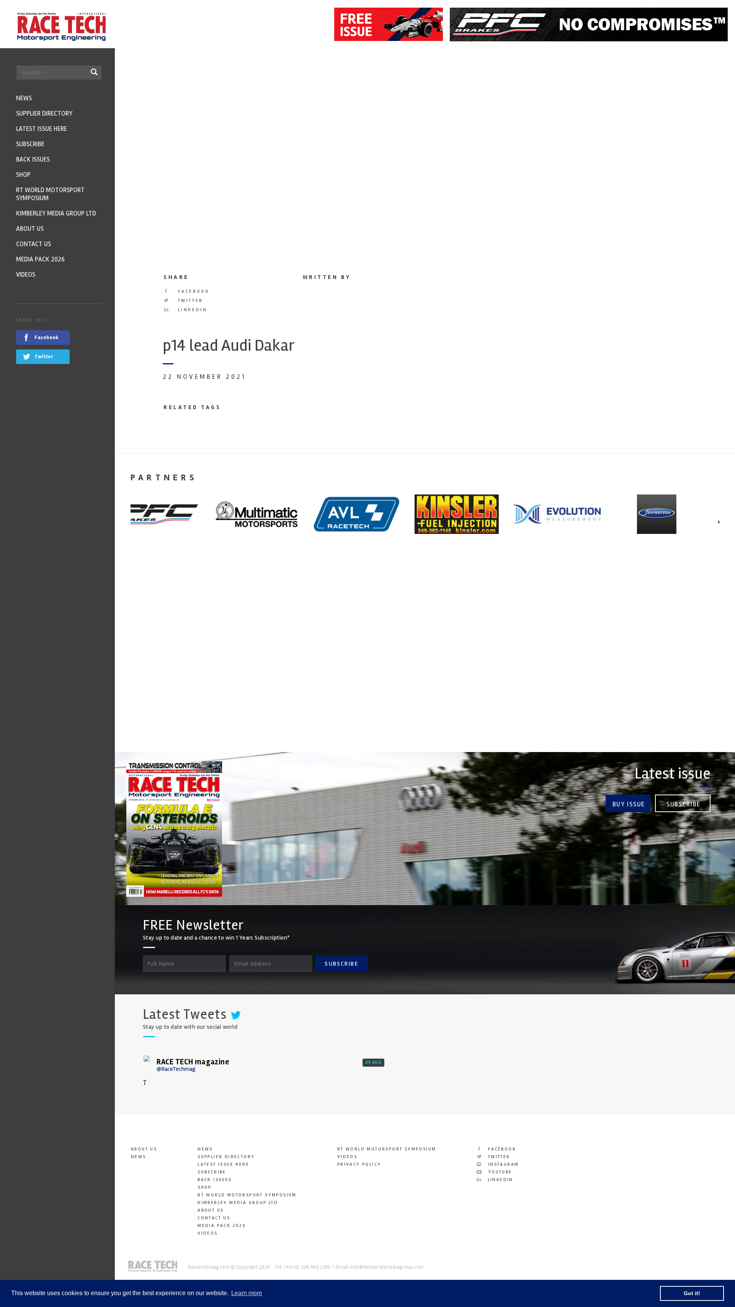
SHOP (205, 1187)
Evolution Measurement (636, 656)
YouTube (499, 1172)
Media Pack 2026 (222, 1226)
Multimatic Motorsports (326, 656)
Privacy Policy (359, 1164)
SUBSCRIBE (341, 964)
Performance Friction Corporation (166, 662)
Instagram (502, 1164)
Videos (207, 1233)
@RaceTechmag (176, 1069)
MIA (441, 656)
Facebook (192, 291)
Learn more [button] (246, 1293)
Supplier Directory (226, 1157)
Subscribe (683, 804)
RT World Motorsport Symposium (247, 1195)
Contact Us (214, 1218)
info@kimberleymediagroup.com (387, 1267)
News (138, 1157)
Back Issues (215, 1180)
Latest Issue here (223, 1164)
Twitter (189, 300)
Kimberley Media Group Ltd (238, 1203)
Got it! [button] (692, 1293)
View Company (146, 732)
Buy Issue (628, 804)
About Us (144, 1149)
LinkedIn (191, 310)
